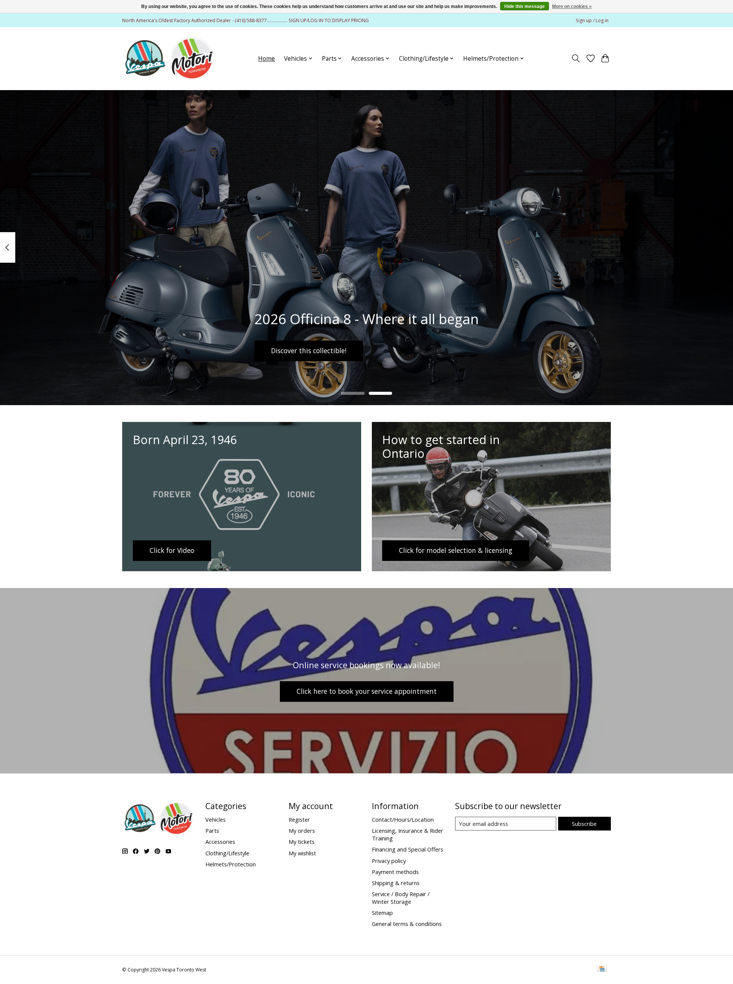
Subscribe (584, 823)
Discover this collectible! (308, 350)
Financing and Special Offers (407, 849)
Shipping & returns (396, 883)
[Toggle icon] (575, 58)
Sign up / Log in (592, 20)
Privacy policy (389, 860)
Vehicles (215, 819)
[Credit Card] (602, 969)
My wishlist (302, 853)
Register (299, 819)
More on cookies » (572, 6)
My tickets (302, 841)
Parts (212, 830)
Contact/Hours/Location (403, 819)
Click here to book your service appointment (367, 691)
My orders (302, 830)
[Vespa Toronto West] (169, 58)
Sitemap (382, 912)
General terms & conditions (407, 923)
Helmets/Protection (230, 864)
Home (266, 59)
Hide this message (524, 6)
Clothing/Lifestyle (227, 853)
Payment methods (395, 872)
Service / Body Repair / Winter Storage (400, 897)
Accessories (220, 841)
